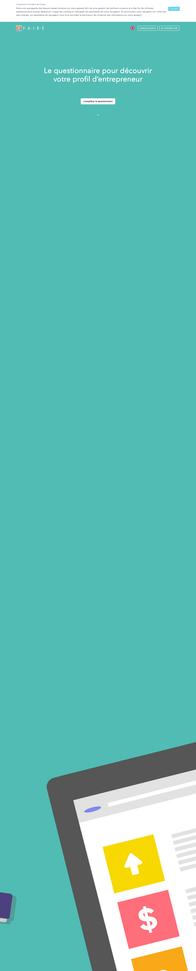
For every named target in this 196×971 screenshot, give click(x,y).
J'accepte (174, 9)
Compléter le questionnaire (98, 101)
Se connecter (169, 28)
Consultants (147, 28)
